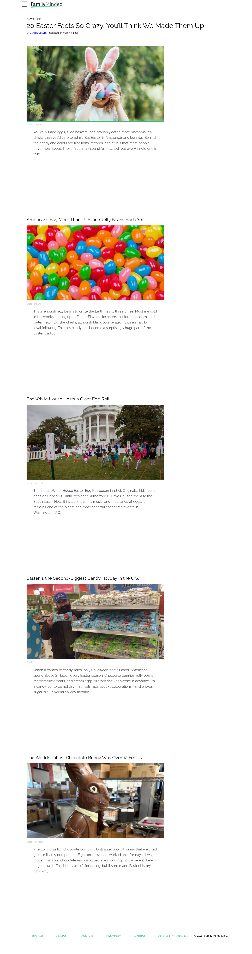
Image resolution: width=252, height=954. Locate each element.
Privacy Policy (113, 936)
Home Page (37, 936)
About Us (61, 936)
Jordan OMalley (39, 32)
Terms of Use (86, 936)
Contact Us (139, 936)
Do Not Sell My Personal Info (173, 936)
